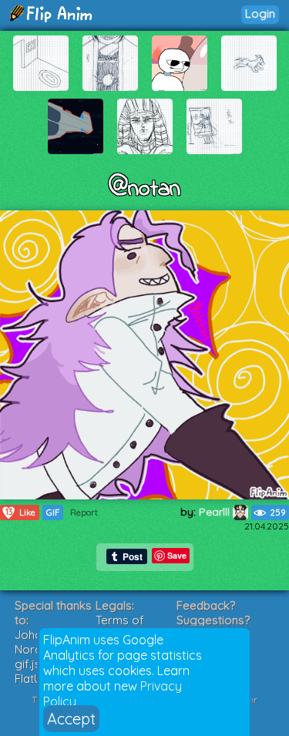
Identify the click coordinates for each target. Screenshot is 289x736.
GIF (52, 512)
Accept (71, 718)
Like (20, 512)
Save (177, 555)
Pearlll (216, 512)
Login (260, 13)
